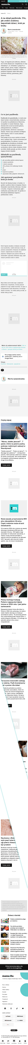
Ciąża (6, 8)
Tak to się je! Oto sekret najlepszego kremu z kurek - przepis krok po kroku (14, 347)
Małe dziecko (19, 8)
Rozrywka (4, 994)
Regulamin (4, 1001)
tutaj (8, 910)
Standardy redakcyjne (7, 1003)
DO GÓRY (13, 1030)
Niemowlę (12, 8)
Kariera (4, 987)
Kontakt (4, 992)
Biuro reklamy (5, 984)
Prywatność (5, 999)
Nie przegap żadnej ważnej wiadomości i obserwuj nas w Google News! (13, 356)
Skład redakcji (5, 989)
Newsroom (4, 996)
